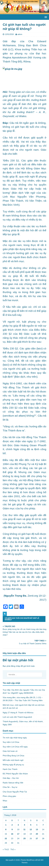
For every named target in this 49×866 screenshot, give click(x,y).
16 (12, 834)
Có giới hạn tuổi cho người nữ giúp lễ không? (22, 619)
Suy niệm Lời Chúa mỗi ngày (15, 747)
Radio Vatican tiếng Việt (13, 783)
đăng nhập (15, 666)
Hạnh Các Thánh (10, 769)
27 (37, 838)
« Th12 (6, 849)
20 (37, 834)
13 (37, 829)
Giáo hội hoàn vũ (10, 751)
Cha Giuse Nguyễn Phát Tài (15, 792)
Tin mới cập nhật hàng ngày (15, 738)
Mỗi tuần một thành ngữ (13, 760)
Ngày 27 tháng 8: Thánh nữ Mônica (18, 712)
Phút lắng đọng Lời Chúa (13, 755)
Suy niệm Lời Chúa (11, 742)
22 (6, 838)
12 (31, 829)
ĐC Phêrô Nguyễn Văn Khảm (15, 774)
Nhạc (5, 801)
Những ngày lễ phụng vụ (13, 765)
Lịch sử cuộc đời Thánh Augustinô (17, 717)
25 (24, 838)
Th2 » (13, 849)
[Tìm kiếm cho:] (24, 674)
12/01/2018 (9, 34)
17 (18, 834)
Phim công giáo (9, 796)
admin (19, 34)
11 (24, 829)
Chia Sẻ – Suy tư (10, 787)
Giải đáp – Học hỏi (11, 778)
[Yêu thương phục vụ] (24, 13)
